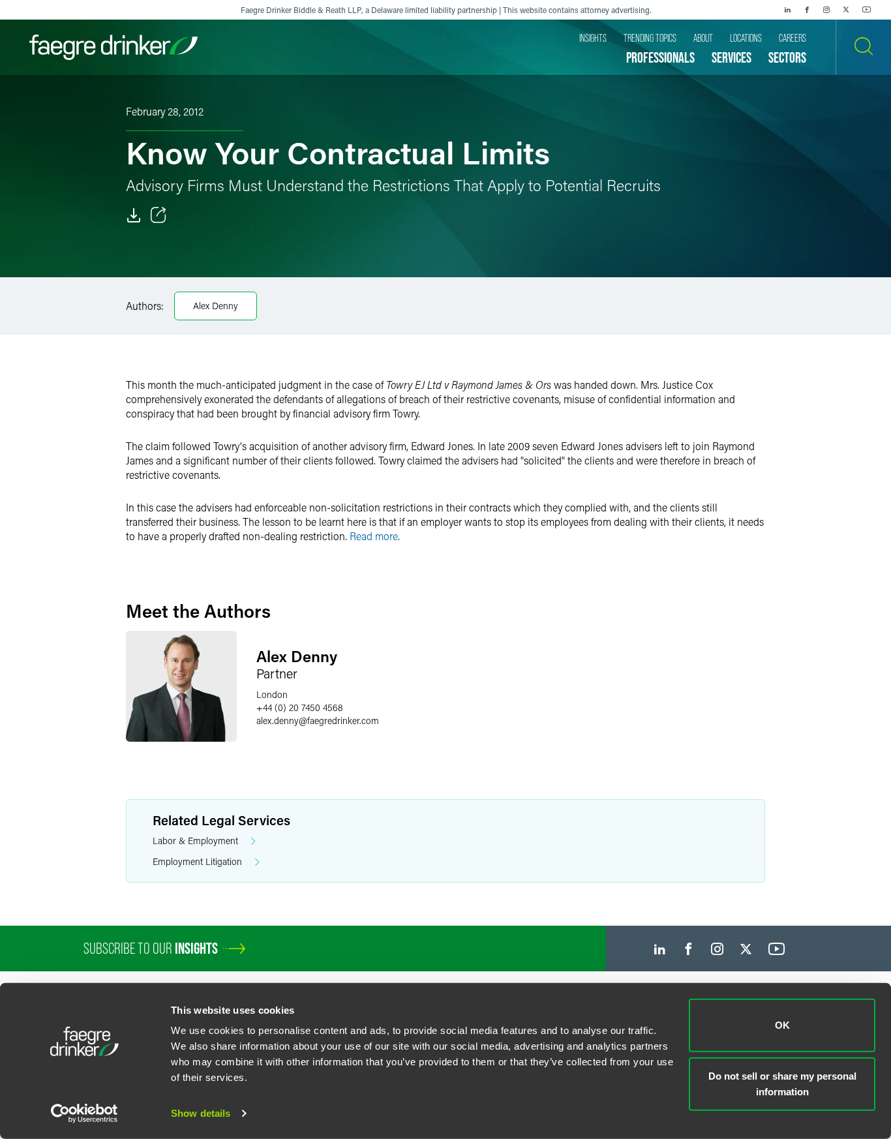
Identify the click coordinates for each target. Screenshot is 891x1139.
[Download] (133, 215)
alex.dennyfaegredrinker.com (317, 720)
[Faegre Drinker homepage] (113, 47)
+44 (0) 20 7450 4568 (299, 707)
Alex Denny (215, 305)
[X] (846, 10)
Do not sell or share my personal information (782, 1083)
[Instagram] (826, 10)
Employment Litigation (197, 861)
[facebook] (807, 10)
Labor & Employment (195, 840)
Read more (374, 536)
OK (782, 1025)
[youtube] (866, 10)
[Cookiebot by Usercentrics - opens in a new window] (84, 1113)
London (272, 694)
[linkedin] (787, 10)
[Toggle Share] (158, 215)
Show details (200, 1113)
